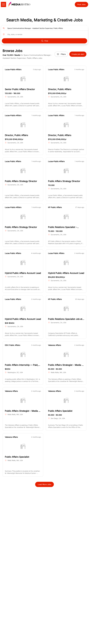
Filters (63, 54)
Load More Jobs (44, 484)
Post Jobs (81, 4)
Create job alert (78, 54)
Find (46, 41)
